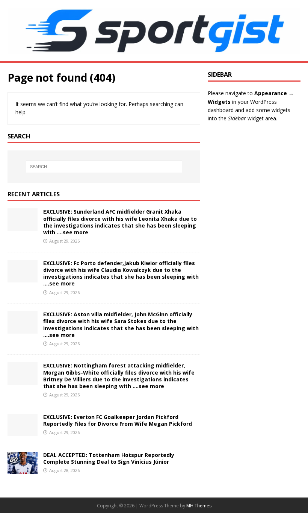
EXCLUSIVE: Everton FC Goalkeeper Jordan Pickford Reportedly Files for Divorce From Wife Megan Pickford (117, 420)
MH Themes (198, 505)
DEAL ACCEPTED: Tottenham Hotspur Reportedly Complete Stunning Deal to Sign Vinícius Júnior (108, 458)
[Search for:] (104, 166)
